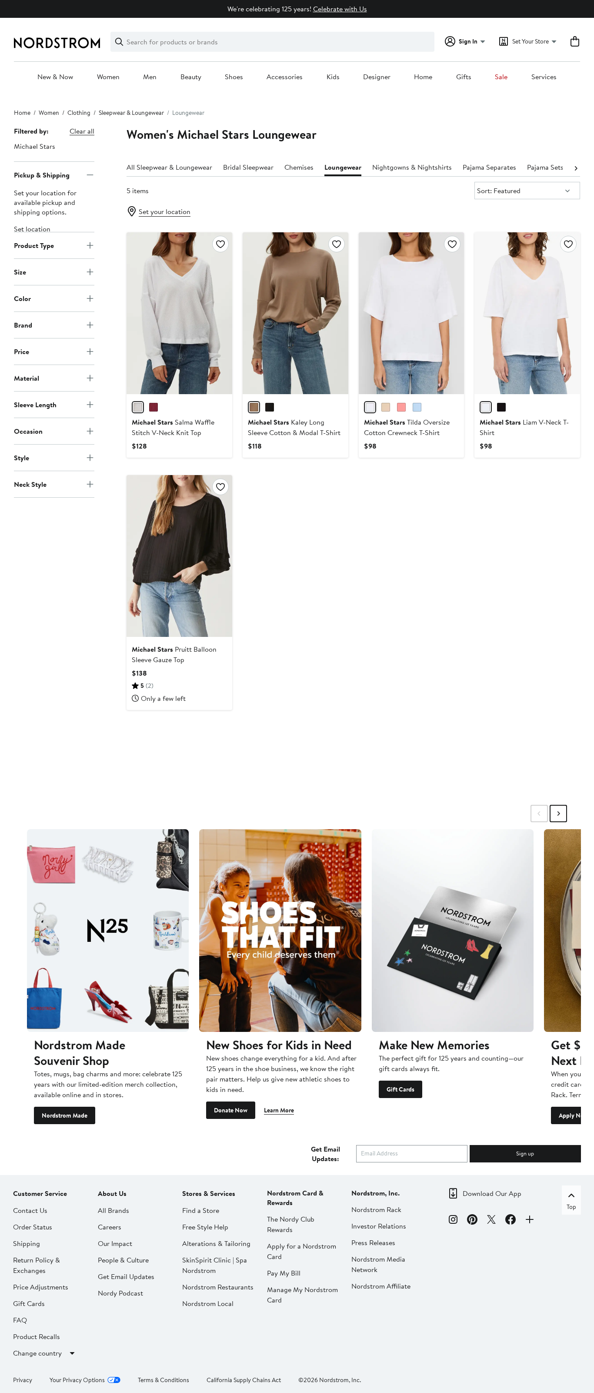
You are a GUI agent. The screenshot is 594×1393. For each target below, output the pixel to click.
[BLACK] (269, 407)
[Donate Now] (280, 930)
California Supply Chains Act (244, 1380)
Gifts (463, 77)
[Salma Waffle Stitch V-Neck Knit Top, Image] (179, 313)
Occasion (28, 430)
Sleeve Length (35, 404)
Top (571, 1206)
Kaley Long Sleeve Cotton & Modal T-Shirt (294, 427)
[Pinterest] (472, 1220)
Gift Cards (400, 1089)
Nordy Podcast (120, 1293)
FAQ (20, 1320)
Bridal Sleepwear (248, 167)
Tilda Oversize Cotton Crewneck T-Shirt (407, 427)
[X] (491, 1220)
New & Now (55, 77)
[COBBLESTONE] (254, 407)
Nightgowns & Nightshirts (412, 167)
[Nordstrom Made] (108, 930)
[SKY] (417, 407)
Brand (23, 324)
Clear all (82, 131)
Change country (37, 1353)
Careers (109, 1227)
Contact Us (30, 1210)
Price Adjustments (40, 1287)
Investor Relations (378, 1226)
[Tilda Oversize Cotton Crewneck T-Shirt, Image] (411, 313)
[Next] (575, 167)
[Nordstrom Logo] (57, 42)
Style (21, 457)
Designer (376, 77)
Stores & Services (208, 1193)
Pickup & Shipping (42, 174)
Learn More (279, 1110)
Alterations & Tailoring (216, 1243)
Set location (32, 229)
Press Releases (373, 1242)
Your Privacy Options (77, 1380)
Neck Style (30, 484)
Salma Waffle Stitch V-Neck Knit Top (173, 427)
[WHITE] (137, 407)
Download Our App (492, 1193)
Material (26, 377)
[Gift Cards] (453, 930)
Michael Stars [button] (34, 146)
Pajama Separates (489, 167)
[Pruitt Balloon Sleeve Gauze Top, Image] (179, 556)
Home (423, 77)
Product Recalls (36, 1336)
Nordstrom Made (64, 1115)
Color (22, 298)
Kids (333, 77)
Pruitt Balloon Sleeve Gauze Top (174, 654)
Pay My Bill (283, 1273)
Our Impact (115, 1243)
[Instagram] (453, 1220)
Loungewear (342, 167)
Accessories (285, 77)
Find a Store (200, 1210)
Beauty (190, 77)
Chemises (299, 167)
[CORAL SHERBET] (401, 407)
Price (21, 351)
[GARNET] (153, 407)
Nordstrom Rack (376, 1209)
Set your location (164, 211)
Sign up (525, 1153)
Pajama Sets (545, 167)
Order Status (32, 1227)
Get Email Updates (126, 1276)
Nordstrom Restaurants (218, 1287)
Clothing (78, 112)
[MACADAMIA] (385, 407)
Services (544, 77)
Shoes (234, 77)
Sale (501, 77)
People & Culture (123, 1260)
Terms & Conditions (163, 1380)
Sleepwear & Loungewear (131, 112)
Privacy (22, 1380)
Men (150, 77)
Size (20, 271)
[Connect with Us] (529, 1220)
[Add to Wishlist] (220, 244)
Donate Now (230, 1110)
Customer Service (40, 1193)
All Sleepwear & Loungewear (169, 167)
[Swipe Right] (558, 813)
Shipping (26, 1243)
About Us (112, 1193)
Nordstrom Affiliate (380, 1286)
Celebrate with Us (340, 8)
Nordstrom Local (208, 1303)
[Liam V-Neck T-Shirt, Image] (527, 313)
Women (108, 77)
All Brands (113, 1210)
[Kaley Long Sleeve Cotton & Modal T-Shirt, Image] (295, 313)
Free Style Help (205, 1227)
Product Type (34, 245)
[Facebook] (510, 1220)
